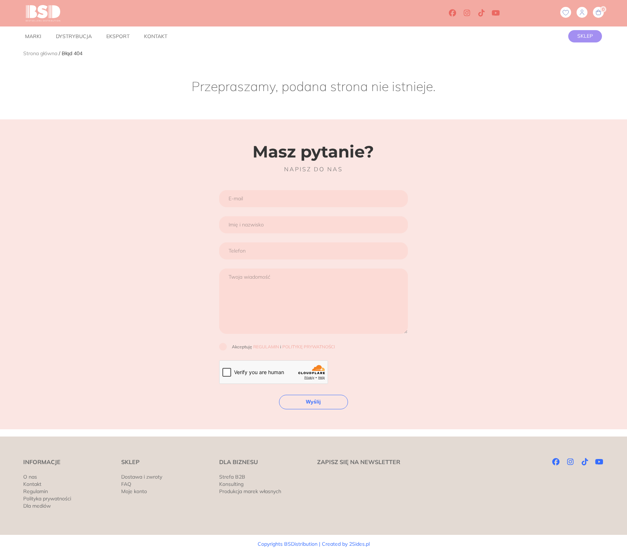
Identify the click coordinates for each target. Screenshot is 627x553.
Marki (33, 36)
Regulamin (35, 491)
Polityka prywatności (47, 498)
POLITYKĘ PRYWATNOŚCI (308, 346)
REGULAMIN (266, 346)
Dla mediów (37, 506)
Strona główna (40, 53)
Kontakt (155, 36)
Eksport (118, 36)
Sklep (585, 36)
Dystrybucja (74, 36)
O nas (30, 477)
